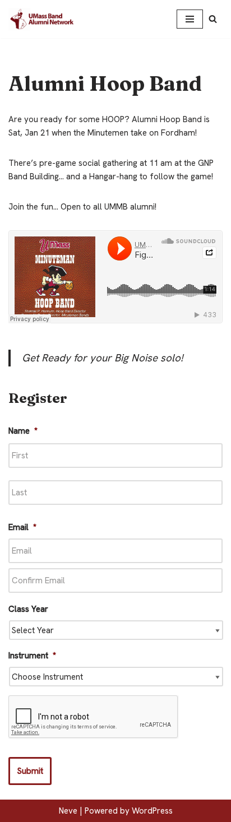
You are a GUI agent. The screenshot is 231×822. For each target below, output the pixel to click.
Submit (30, 771)
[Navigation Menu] (190, 19)
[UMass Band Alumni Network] (42, 19)
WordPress (152, 810)
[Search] (213, 19)
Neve (68, 810)
